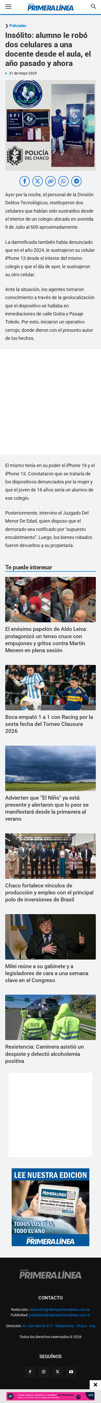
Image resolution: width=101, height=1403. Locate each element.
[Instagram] (44, 1372)
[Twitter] (57, 1372)
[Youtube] (71, 1372)
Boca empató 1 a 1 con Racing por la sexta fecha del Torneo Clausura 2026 (49, 724)
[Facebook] (30, 1372)
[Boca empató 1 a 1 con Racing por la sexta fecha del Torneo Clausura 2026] (50, 687)
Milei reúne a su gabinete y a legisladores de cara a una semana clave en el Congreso (46, 973)
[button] (12, 7)
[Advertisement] (50, 402)
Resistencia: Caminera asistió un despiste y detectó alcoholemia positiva (44, 1054)
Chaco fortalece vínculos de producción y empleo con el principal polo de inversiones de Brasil (49, 892)
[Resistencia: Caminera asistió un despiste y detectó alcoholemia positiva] (50, 1017)
